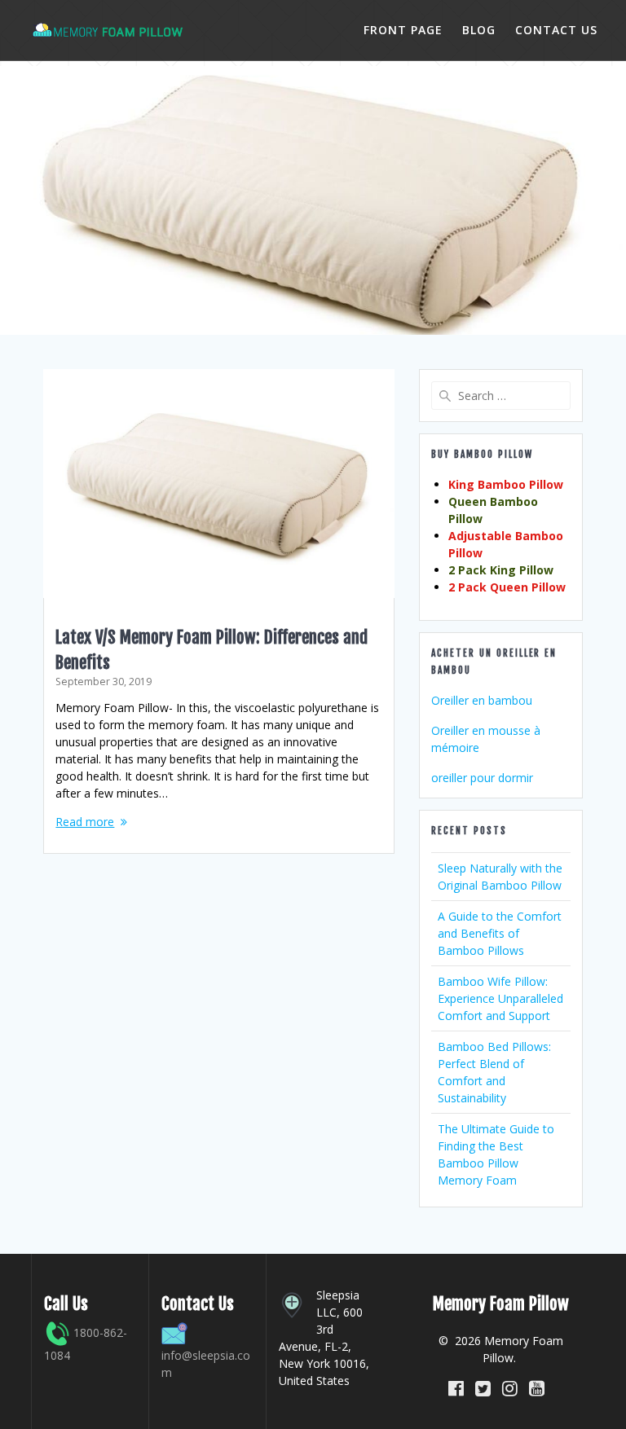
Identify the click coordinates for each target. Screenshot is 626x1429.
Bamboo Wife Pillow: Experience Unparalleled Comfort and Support (500, 998)
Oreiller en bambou (481, 700)
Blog (479, 29)
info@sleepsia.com (205, 1364)
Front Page (403, 29)
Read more (84, 821)
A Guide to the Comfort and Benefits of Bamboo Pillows (500, 933)
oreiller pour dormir (482, 777)
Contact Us (556, 29)
